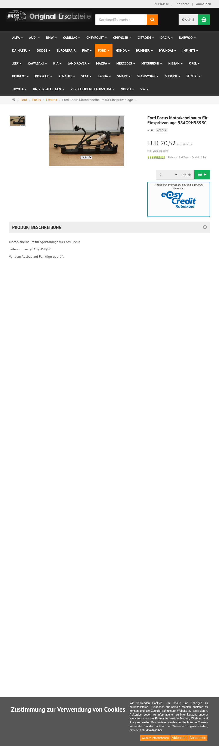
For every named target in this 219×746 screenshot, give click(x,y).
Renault (65, 76)
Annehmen (197, 738)
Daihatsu (20, 50)
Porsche (42, 76)
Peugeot (19, 76)
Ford (102, 50)
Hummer (143, 50)
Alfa (16, 37)
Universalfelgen (47, 89)
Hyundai (166, 50)
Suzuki (192, 76)
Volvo (126, 89)
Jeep (15, 63)
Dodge (42, 50)
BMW (50, 37)
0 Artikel (188, 19)
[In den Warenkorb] (202, 174)
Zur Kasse (161, 4)
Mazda (102, 63)
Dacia (165, 37)
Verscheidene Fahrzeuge (91, 89)
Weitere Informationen (155, 738)
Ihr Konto (182, 4)
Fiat (85, 50)
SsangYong (146, 76)
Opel (193, 63)
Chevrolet (95, 37)
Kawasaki (36, 63)
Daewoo (186, 37)
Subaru (171, 76)
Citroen (145, 37)
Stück (187, 175)
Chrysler (121, 37)
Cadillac (70, 37)
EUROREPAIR (66, 50)
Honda (121, 50)
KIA (56, 63)
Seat (85, 76)
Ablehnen (179, 738)
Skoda (103, 76)
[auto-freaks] (49, 15)
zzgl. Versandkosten (158, 150)
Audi (33, 37)
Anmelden (203, 4)
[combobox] (168, 174)
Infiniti (189, 50)
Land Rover (77, 63)
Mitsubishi (150, 63)
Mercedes (124, 63)
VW (143, 89)
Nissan (174, 63)
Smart (122, 76)
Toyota (18, 89)
